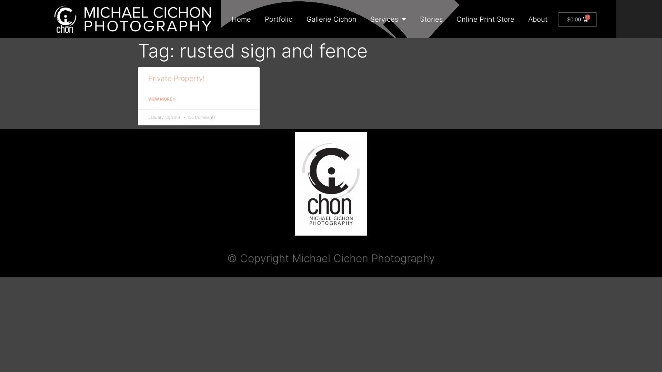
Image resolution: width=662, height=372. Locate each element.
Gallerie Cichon (332, 19)
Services (384, 19)
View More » (162, 99)
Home (241, 19)
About (538, 19)
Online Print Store (485, 19)
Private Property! (176, 78)
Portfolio (279, 19)
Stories (431, 19)
